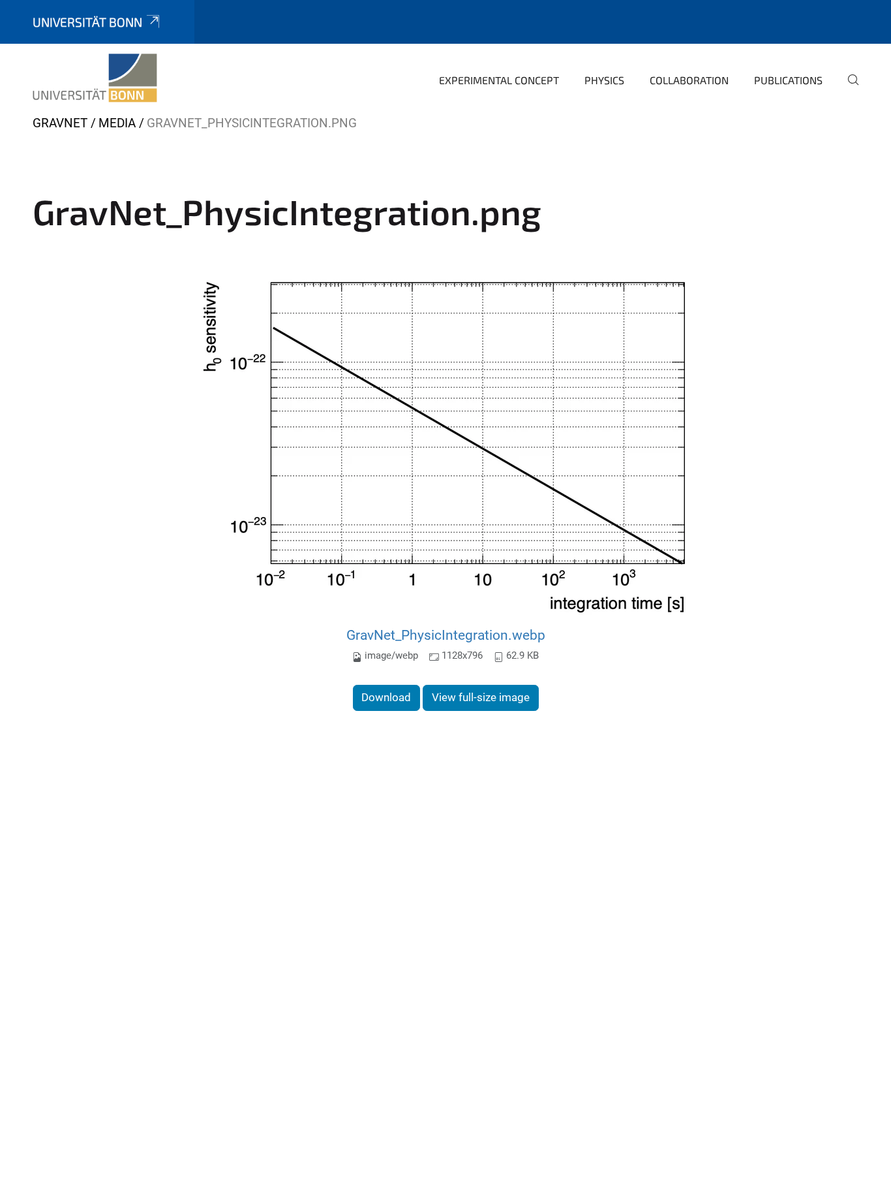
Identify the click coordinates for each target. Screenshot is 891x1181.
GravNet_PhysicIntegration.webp (445, 635)
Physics (604, 80)
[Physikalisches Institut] (95, 78)
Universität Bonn (87, 21)
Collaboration (689, 80)
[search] (848, 88)
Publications (788, 80)
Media (117, 123)
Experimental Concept (499, 80)
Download (386, 697)
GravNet (60, 123)
